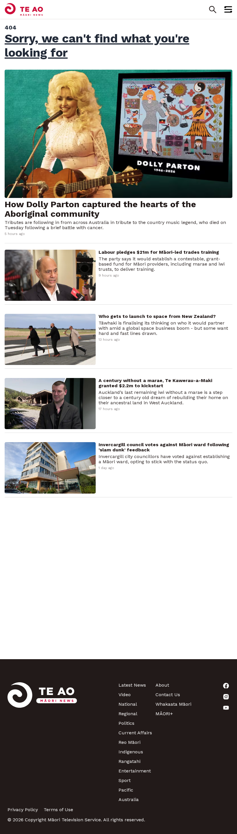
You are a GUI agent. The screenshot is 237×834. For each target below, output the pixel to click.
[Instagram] (210, 696)
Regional (127, 713)
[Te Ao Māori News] (42, 742)
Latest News (132, 685)
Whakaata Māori (173, 704)
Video (124, 694)
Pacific (125, 790)
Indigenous (130, 752)
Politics (126, 723)
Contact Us (167, 694)
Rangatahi (129, 761)
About (162, 685)
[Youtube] (210, 707)
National (127, 704)
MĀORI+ (164, 713)
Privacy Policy (23, 809)
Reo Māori (129, 742)
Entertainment (134, 771)
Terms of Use (58, 809)
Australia (128, 799)
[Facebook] (210, 685)
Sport (124, 780)
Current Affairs (135, 732)
